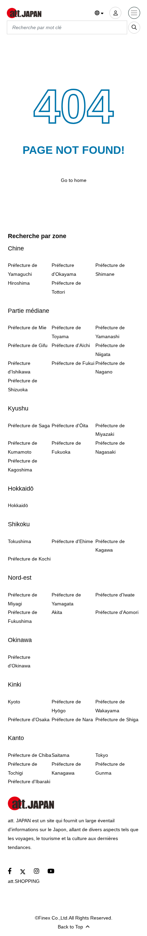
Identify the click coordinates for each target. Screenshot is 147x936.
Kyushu (18, 408)
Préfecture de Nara (72, 719)
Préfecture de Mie (27, 327)
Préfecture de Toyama (66, 332)
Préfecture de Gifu (28, 345)
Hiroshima (19, 283)
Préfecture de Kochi (29, 559)
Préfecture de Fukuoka (66, 447)
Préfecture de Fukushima (22, 616)
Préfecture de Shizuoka (22, 385)
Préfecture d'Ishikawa (19, 367)
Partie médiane (28, 310)
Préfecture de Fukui (73, 363)
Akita (57, 612)
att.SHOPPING (24, 881)
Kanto (16, 738)
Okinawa (20, 640)
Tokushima (19, 541)
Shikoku (19, 524)
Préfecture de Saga (29, 425)
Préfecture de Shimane (110, 269)
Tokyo (101, 755)
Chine (16, 248)
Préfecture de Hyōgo (66, 706)
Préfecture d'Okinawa (19, 661)
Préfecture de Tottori (66, 287)
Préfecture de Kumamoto (22, 447)
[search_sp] (134, 28)
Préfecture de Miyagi (22, 599)
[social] (10, 871)
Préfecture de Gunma (110, 768)
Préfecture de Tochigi (22, 768)
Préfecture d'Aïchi (71, 345)
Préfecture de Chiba (29, 755)
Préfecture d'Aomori (116, 612)
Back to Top (70, 926)
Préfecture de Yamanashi (110, 332)
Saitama (60, 755)
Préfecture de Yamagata (66, 599)
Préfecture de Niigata (110, 350)
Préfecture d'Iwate (115, 595)
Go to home (73, 180)
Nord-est (19, 577)
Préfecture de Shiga (116, 719)
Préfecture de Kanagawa (66, 768)
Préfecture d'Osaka (29, 719)
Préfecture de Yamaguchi (22, 269)
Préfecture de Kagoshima (22, 465)
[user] (115, 13)
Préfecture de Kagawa (110, 546)
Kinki (14, 684)
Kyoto (14, 701)
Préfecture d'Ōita (70, 425)
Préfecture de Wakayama (110, 706)
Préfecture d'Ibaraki (29, 781)
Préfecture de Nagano (110, 367)
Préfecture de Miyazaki (110, 430)
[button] (99, 13)
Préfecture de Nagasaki (110, 447)
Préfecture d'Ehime (72, 541)
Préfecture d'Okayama (64, 269)
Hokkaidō (21, 488)
